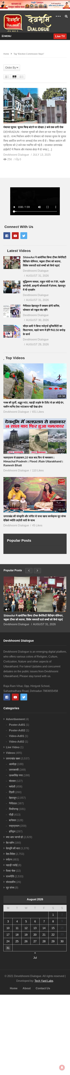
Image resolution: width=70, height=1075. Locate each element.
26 (26, 941)
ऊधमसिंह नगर (16, 775)
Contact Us (43, 988)
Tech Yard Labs (43, 980)
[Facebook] (6, 235)
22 (53, 934)
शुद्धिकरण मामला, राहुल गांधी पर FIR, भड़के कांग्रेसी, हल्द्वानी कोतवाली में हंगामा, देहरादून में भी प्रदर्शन (44, 285)
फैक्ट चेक (10, 870)
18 (17, 934)
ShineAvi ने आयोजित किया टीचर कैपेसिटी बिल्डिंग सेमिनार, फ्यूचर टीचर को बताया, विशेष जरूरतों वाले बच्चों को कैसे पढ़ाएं (44, 261)
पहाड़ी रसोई (11, 865)
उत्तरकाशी (14, 769)
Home (14, 988)
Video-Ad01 (16, 736)
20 (35, 934)
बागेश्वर (12, 820)
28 (44, 941)
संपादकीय (10, 882)
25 (17, 941)
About (27, 988)
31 (8, 948)
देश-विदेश (10, 853)
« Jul (35, 953)
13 (35, 928)
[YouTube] (15, 235)
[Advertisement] (35, 1035)
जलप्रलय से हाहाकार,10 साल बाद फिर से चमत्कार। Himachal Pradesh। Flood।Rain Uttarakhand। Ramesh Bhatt (33, 461)
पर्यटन (9, 859)
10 (8, 928)
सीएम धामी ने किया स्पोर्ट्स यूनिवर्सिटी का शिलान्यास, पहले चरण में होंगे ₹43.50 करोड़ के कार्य (44, 330)
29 (53, 941)
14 (44, 928)
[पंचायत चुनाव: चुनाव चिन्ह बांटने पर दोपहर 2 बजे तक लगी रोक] (35, 106)
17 (8, 934)
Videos (10, 752)
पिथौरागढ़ (13, 809)
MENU (7, 36)
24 (8, 941)
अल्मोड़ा (12, 764)
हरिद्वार (12, 831)
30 (62, 941)
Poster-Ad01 (17, 724)
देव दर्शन (10, 842)
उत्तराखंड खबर (13, 758)
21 (44, 934)
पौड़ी (11, 814)
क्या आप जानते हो (14, 837)
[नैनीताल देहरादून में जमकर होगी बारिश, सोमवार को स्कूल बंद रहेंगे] (11, 311)
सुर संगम (10, 887)
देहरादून (12, 797)
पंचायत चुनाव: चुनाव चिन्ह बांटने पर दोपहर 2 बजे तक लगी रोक (33, 127)
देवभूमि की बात (13, 848)
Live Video (13, 747)
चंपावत (12, 780)
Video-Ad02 (16, 741)
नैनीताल (13, 803)
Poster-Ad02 (17, 730)
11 (17, 928)
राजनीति (10, 876)
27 (35, 941)
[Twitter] (23, 235)
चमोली (12, 786)
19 (26, 934)
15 (53, 928)
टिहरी (11, 792)
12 (26, 928)
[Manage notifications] (62, 1067)
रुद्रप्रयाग (14, 825)
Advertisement (15, 719)
